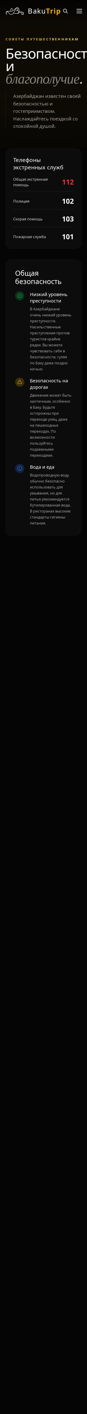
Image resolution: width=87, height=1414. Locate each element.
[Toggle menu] (79, 11)
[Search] (65, 11)
